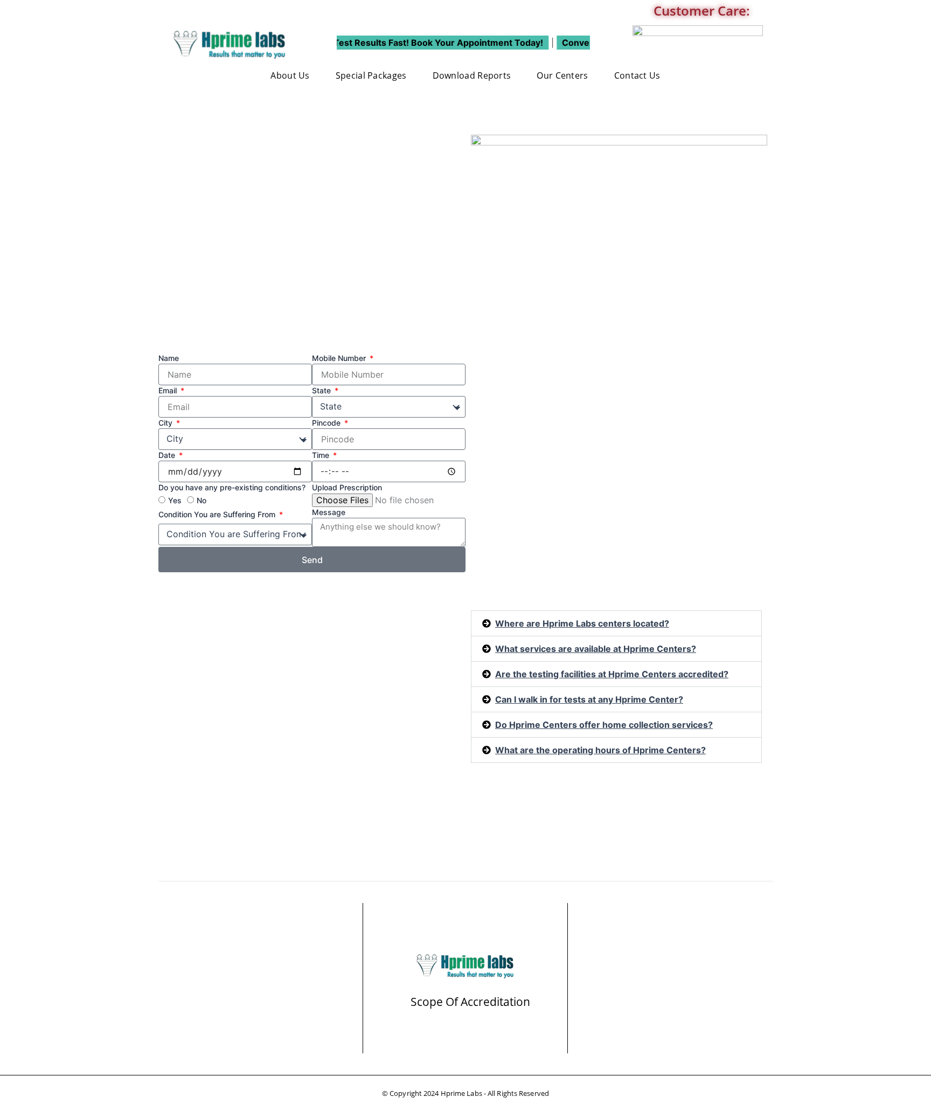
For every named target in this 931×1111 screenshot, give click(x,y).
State (322, 390)
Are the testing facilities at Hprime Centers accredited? (611, 674)
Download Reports (472, 75)
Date (167, 455)
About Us (289, 75)
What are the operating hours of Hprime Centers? (600, 750)
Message (328, 512)
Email (168, 390)
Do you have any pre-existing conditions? (231, 487)
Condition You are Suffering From (217, 514)
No (201, 500)
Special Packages (371, 75)
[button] (616, 623)
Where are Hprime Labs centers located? (582, 623)
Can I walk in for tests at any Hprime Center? (589, 699)
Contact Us (637, 75)
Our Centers (562, 75)
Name (168, 358)
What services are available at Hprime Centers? (595, 648)
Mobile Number (340, 358)
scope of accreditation (470, 1001)
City (166, 422)
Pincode (327, 422)
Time (321, 455)
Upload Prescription (347, 487)
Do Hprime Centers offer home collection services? (604, 724)
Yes (175, 500)
